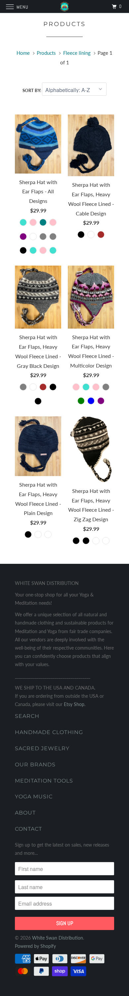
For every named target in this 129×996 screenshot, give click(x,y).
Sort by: (32, 90)
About (25, 813)
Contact (28, 829)
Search (27, 716)
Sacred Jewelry (42, 748)
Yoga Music (34, 796)
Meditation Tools (44, 781)
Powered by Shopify (35, 946)
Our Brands (35, 764)
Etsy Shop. (74, 704)
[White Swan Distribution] (64, 6)
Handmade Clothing (49, 732)
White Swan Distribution (57, 938)
